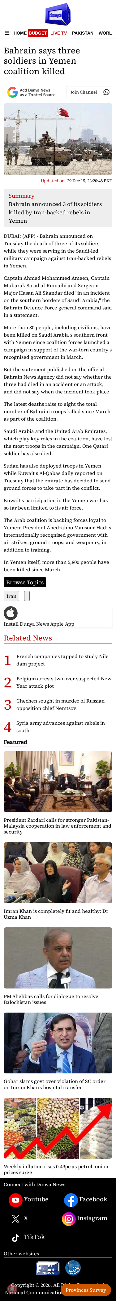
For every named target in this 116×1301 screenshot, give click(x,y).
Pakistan (82, 33)
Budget (38, 33)
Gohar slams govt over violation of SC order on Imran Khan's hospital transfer (54, 1084)
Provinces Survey (86, 1289)
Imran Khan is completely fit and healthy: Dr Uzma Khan (56, 914)
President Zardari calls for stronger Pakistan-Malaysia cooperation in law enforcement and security (57, 825)
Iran (11, 596)
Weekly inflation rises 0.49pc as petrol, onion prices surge (56, 1169)
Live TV (58, 33)
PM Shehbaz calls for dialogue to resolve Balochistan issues (51, 999)
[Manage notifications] (12, 1289)
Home (20, 33)
